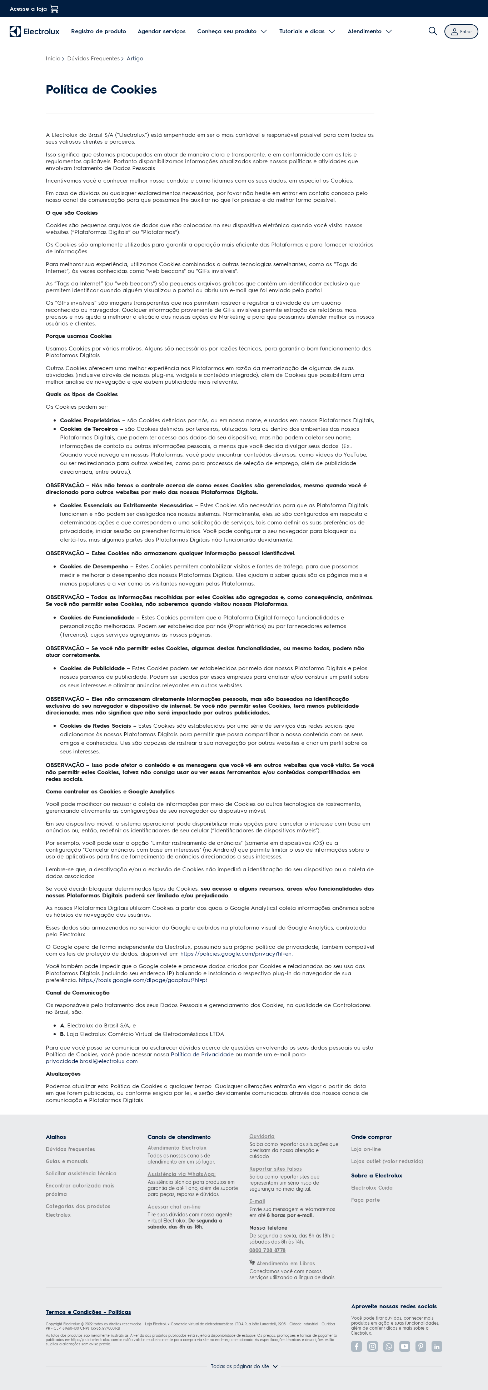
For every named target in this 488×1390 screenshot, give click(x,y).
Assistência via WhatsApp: (182, 1174)
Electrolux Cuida (372, 1187)
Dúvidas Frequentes (93, 58)
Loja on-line (366, 1149)
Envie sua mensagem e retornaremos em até (292, 1212)
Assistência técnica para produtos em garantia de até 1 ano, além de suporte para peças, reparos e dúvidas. (193, 1188)
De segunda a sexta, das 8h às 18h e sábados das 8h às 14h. (291, 1238)
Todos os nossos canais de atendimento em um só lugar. (181, 1158)
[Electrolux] (35, 31)
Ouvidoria (262, 1136)
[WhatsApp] (388, 1346)
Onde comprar (371, 1136)
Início (53, 58)
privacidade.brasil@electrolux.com (92, 1061)
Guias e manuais (67, 1161)
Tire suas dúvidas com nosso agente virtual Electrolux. (190, 1220)
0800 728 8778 (267, 1250)
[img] (433, 31)
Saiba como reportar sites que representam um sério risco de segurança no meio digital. (284, 1183)
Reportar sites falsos (275, 1168)
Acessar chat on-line (174, 1206)
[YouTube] (404, 1346)
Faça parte (365, 1199)
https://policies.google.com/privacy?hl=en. (236, 953)
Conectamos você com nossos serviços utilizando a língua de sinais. (292, 1274)
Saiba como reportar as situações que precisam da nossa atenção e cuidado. (293, 1150)
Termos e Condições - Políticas (88, 1311)
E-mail (257, 1201)
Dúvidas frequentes (70, 1149)
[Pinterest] (420, 1346)
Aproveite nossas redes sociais (394, 1306)
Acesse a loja (28, 8)
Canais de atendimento (179, 1136)
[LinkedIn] (437, 1346)
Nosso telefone (268, 1227)
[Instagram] (372, 1346)
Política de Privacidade (202, 1054)
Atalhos (56, 1136)
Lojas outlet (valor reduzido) (387, 1161)
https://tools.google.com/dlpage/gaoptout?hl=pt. (142, 979)
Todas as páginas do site (240, 1366)
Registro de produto (98, 31)
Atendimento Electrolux (177, 1147)
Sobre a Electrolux (376, 1175)
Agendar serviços (162, 31)
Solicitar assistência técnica (81, 1173)
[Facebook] (356, 1346)
